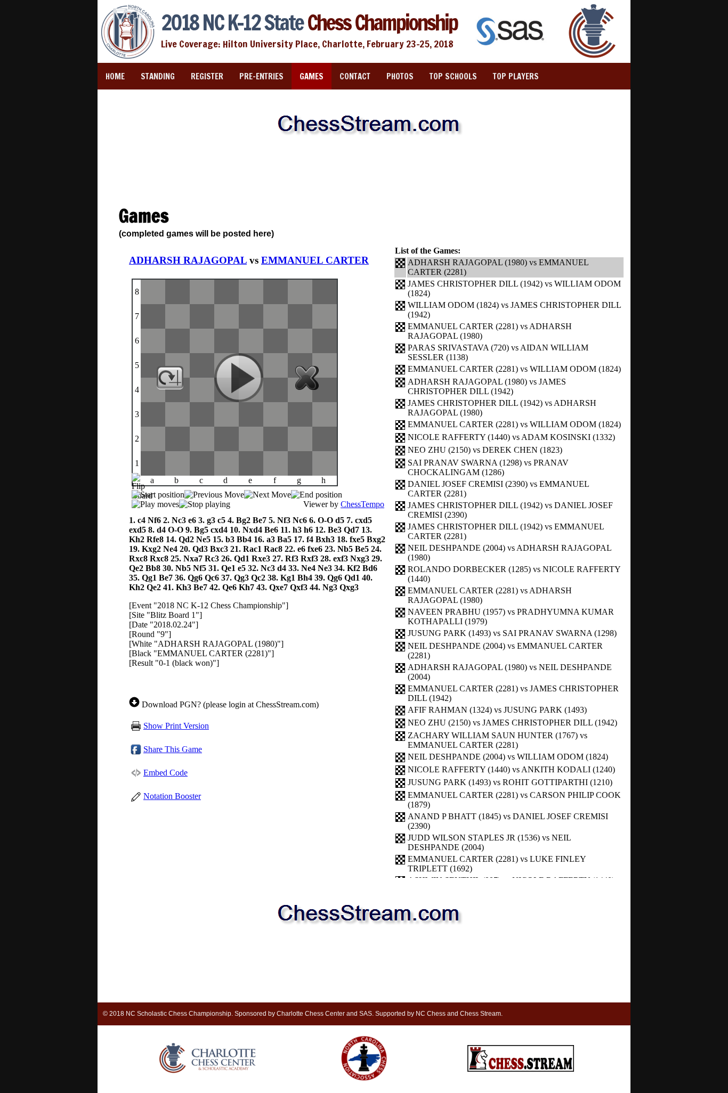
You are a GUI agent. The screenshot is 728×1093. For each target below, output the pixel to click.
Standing (158, 76)
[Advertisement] (364, 175)
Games (311, 76)
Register (207, 76)
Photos (400, 76)
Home (115, 76)
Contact (354, 76)
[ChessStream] (520, 1069)
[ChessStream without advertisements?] (364, 146)
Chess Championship (309, 22)
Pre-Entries (261, 76)
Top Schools (453, 76)
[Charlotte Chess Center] (207, 1072)
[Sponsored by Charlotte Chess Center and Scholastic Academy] (592, 56)
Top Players (516, 76)
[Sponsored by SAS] (511, 46)
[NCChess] (364, 1083)
